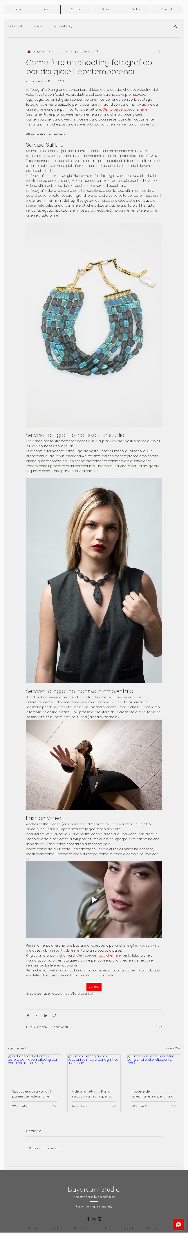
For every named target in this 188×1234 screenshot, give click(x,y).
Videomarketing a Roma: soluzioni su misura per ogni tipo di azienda (94, 1094)
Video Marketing (61, 26)
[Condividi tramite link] (55, 1015)
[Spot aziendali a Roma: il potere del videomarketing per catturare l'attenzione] (34, 1069)
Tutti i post (15, 26)
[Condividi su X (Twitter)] (37, 1015)
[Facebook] (88, 1219)
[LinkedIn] (94, 1219)
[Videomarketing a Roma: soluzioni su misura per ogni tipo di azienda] (94, 1069)
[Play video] (94, 899)
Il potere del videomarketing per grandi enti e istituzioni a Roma (152, 1094)
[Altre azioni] (160, 51)
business (36, 26)
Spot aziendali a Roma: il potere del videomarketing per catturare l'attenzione (33, 1094)
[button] (175, 26)
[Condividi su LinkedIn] (46, 1015)
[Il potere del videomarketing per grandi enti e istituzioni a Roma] (153, 1069)
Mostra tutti (173, 1047)
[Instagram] (99, 1219)
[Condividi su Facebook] (28, 1015)
